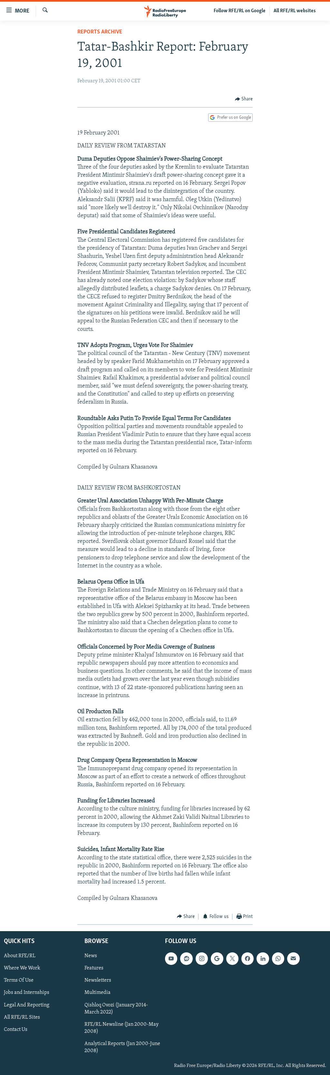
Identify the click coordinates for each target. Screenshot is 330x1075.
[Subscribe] (293, 959)
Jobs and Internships (26, 993)
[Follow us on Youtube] (171, 959)
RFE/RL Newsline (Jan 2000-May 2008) (121, 1028)
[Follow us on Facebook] (247, 959)
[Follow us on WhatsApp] (278, 959)
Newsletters (97, 980)
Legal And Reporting (26, 1005)
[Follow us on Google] (217, 959)
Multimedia (97, 993)
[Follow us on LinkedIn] (263, 959)
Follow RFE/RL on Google (240, 11)
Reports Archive (99, 32)
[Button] (244, 99)
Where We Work (22, 968)
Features (93, 968)
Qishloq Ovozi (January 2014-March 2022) (116, 1009)
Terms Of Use (19, 980)
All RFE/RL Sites (22, 1017)
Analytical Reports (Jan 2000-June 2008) (122, 1047)
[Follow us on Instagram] (202, 959)
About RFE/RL (19, 956)
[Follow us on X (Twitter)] (232, 959)
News (90, 956)
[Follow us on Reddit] (186, 959)
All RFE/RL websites (295, 11)
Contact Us (15, 1029)
